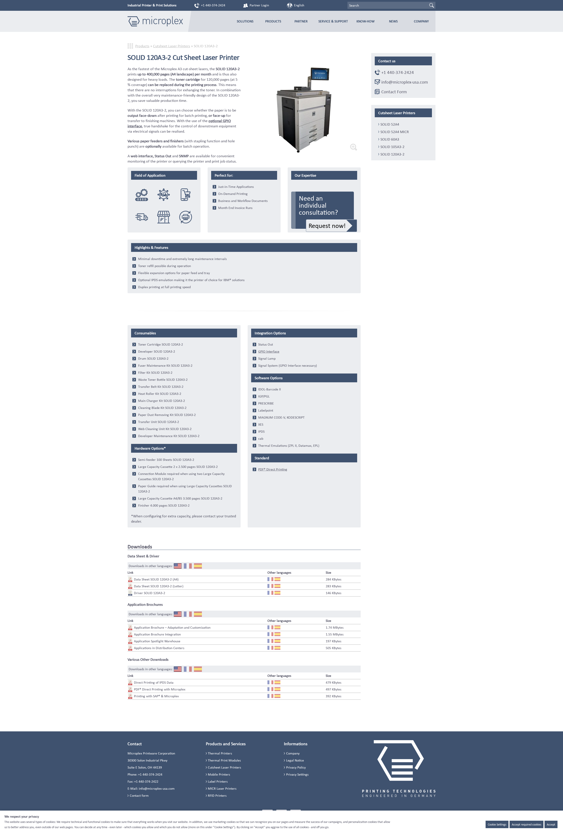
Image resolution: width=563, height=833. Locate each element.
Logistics (163, 194)
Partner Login (259, 5)
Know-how (365, 21)
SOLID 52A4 (389, 124)
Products (273, 21)
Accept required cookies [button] (526, 824)
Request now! (327, 226)
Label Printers (218, 781)
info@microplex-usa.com (404, 82)
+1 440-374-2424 (213, 5)
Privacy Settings (297, 774)
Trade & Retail (163, 217)
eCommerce (185, 194)
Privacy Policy (296, 767)
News (393, 21)
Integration (141, 194)
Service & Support (333, 21)
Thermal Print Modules (224, 760)
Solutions (245, 21)
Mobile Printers (219, 774)
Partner (301, 21)
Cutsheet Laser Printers (171, 46)
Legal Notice (295, 760)
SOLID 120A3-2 (392, 154)
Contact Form (394, 91)
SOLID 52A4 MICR (394, 131)
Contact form (139, 795)
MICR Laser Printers (222, 788)
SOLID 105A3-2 (392, 146)
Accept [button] (551, 824)
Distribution (141, 217)
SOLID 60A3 (389, 139)
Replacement (185, 217)
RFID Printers (217, 795)
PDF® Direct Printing (272, 469)
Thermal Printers (220, 753)
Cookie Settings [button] (497, 824)
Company (421, 21)
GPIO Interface (268, 351)
